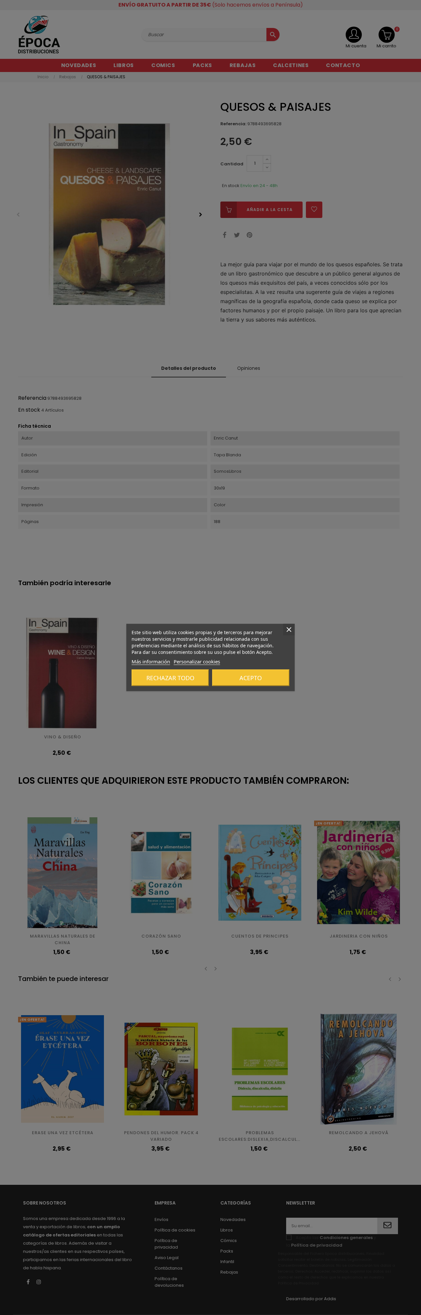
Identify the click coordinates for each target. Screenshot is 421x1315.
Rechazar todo (170, 678)
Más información (151, 661)
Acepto (250, 678)
